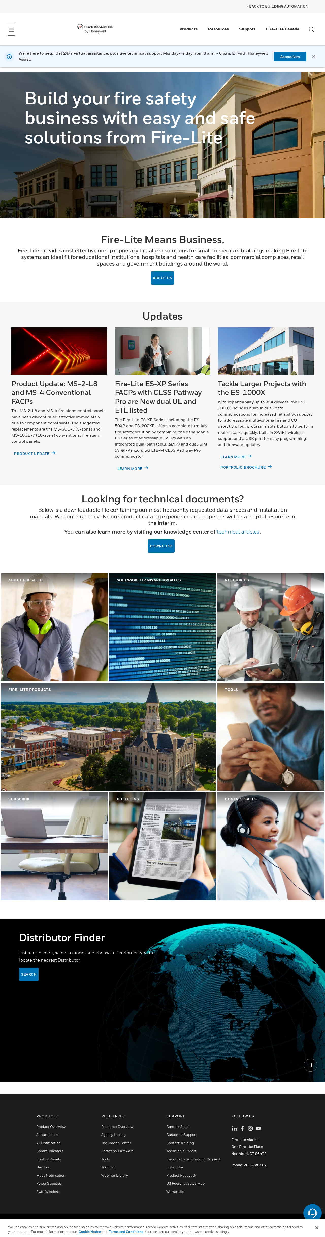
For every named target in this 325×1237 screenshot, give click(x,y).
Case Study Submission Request (193, 1159)
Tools (105, 1159)
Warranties (175, 1191)
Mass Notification (51, 1175)
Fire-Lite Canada (282, 28)
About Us (162, 278)
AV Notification (48, 1143)
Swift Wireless (48, 1191)
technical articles (238, 531)
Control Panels (48, 1159)
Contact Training (180, 1143)
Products (188, 28)
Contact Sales (177, 1126)
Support (247, 28)
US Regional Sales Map (185, 1183)
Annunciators (47, 1134)
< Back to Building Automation (277, 6)
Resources (218, 28)
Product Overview (51, 1126)
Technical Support (181, 1151)
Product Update (32, 453)
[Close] (316, 1227)
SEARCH (29, 974)
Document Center (116, 1143)
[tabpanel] (162, 1000)
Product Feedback (181, 1175)
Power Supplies (49, 1183)
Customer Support (181, 1134)
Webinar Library (114, 1175)
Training (108, 1167)
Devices (42, 1167)
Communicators (49, 1151)
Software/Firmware (117, 1151)
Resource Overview (117, 1126)
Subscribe (174, 1167)
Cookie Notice (90, 1232)
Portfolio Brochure (243, 467)
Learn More (130, 468)
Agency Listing (113, 1134)
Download (161, 546)
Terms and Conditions (126, 1232)
